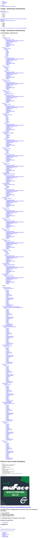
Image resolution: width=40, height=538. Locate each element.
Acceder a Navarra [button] (7, 240)
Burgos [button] (7, 117)
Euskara (3, 15)
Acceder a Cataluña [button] (7, 148)
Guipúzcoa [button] (8, 253)
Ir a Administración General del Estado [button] (10, 326)
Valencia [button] (7, 187)
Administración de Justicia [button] (10, 39)
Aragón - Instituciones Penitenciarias (8, 18)
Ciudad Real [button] (8, 135)
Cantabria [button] (3, 103)
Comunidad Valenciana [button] (6, 183)
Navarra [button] (3, 239)
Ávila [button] (7, 116)
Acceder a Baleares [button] (7, 80)
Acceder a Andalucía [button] (7, 48)
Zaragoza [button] (7, 70)
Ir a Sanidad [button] (6, 441)
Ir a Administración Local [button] (8, 345)
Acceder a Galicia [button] (7, 208)
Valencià (3, 26)
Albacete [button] (7, 134)
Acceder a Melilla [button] (7, 229)
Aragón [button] (3, 65)
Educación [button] (8, 43)
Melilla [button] (3, 228)
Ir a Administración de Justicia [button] (9, 288)
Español (3, 13)
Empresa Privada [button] (8, 62)
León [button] (7, 118)
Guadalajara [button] (8, 137)
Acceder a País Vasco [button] (7, 250)
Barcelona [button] (7, 150)
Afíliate (3, 3)
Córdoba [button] (7, 51)
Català (3, 14)
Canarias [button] (3, 90)
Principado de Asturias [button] (5, 263)
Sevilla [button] (7, 56)
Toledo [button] (7, 138)
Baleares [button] (3, 79)
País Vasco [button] (4, 249)
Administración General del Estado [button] (11, 41)
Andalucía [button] (4, 47)
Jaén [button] (7, 54)
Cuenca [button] (7, 136)
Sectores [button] (5, 38)
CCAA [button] (5, 289)
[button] (2, 21)
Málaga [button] (7, 55)
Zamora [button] (7, 122)
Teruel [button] (7, 69)
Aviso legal (4, 533)
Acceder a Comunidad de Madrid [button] (9, 173)
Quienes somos (4, 532)
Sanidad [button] (7, 46)
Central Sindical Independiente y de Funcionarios (8, 6)
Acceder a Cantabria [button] (7, 104)
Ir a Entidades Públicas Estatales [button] (9, 403)
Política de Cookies (5, 535)
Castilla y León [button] (4, 113)
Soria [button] (7, 120)
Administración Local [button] (9, 42)
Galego (3, 16)
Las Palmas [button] (8, 92)
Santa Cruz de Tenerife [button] (9, 93)
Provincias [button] (6, 49)
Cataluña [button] (3, 147)
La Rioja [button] (3, 218)
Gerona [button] (7, 151)
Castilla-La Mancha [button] (9, 295)
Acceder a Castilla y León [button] (8, 114)
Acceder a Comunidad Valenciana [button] (9, 184)
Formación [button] (8, 45)
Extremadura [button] (4, 197)
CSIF (1, 530)
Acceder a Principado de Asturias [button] (9, 264)
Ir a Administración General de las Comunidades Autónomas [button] (13, 307)
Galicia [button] (3, 207)
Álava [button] (7, 252)
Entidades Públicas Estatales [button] (10, 44)
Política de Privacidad (5, 534)
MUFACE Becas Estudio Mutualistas (21, 18)
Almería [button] (7, 50)
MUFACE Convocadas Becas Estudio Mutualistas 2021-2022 (15, 507)
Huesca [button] (7, 68)
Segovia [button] (7, 119)
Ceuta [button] (3, 162)
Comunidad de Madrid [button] (9, 297)
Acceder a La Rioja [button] (7, 219)
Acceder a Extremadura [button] (8, 198)
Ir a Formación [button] (6, 422)
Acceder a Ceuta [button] (6, 163)
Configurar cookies (5, 536)
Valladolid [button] (7, 121)
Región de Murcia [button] (9, 305)
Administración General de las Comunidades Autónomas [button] (15, 40)
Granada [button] (7, 52)
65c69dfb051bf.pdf (5, 522)
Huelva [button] (7, 53)
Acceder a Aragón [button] (7, 66)
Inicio (3, 1)
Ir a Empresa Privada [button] (7, 384)
